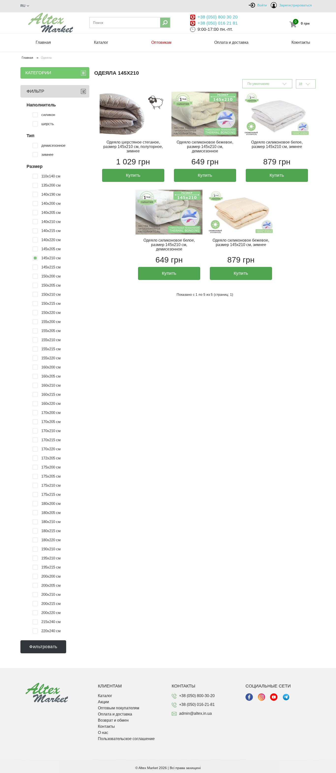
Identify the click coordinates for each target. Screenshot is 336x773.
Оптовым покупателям (118, 708)
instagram (261, 697)
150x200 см (51, 276)
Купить (133, 175)
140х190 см (51, 194)
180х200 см (51, 503)
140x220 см (51, 240)
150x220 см (51, 312)
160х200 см (51, 367)
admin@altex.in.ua (195, 713)
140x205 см (51, 212)
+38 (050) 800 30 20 (218, 17)
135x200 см (51, 185)
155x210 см (51, 340)
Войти (262, 5)
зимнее (47, 154)
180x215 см (51, 531)
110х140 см (50, 176)
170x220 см (51, 449)
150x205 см (51, 285)
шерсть (47, 124)
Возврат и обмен (113, 720)
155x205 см (51, 331)
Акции (103, 702)
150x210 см (51, 294)
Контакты (106, 726)
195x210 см (51, 558)
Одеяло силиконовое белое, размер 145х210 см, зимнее (277, 144)
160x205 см (51, 376)
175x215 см (51, 494)
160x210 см (51, 385)
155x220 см (51, 358)
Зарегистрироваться (295, 5)
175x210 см (51, 485)
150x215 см (51, 303)
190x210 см (51, 549)
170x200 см (51, 412)
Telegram (286, 697)
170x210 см (51, 431)
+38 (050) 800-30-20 (197, 696)
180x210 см (51, 522)
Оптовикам (161, 42)
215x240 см (51, 622)
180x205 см (51, 512)
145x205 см (51, 249)
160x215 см (51, 394)
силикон (48, 115)
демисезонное (53, 145)
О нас (103, 732)
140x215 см (51, 231)
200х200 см (51, 576)
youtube (273, 697)
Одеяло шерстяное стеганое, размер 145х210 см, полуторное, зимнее (133, 146)
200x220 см (51, 613)
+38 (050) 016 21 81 (218, 23)
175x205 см (51, 476)
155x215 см (51, 349)
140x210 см (51, 221)
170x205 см (51, 422)
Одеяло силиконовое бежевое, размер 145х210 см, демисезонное (205, 146)
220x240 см (51, 631)
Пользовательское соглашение (126, 739)
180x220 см (51, 540)
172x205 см (51, 458)
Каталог (101, 42)
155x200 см (51, 322)
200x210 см (51, 594)
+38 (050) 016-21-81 (197, 704)
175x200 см (51, 467)
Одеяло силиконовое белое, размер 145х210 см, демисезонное (169, 244)
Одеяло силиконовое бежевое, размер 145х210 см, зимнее (241, 242)
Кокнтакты (300, 42)
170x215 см (51, 440)
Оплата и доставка (231, 42)
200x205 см (51, 585)
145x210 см (51, 258)
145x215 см (51, 267)
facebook (249, 697)
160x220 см (51, 403)
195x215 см (51, 567)
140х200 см (51, 203)
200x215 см (51, 603)
